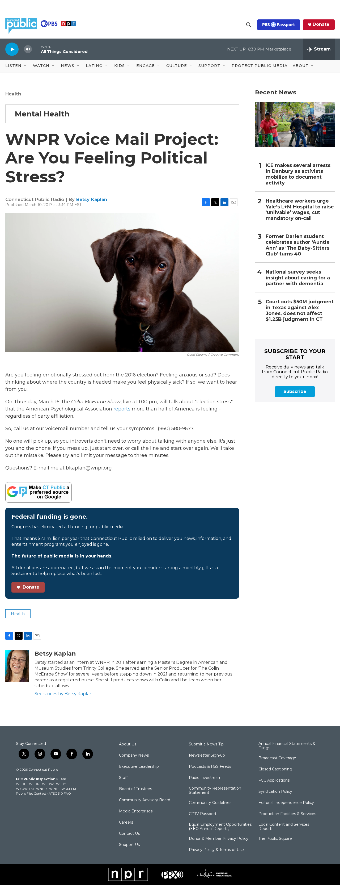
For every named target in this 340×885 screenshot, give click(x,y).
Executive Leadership (139, 767)
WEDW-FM (25, 789)
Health (13, 94)
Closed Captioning (275, 769)
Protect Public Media (259, 65)
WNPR (41, 789)
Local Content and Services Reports (283, 827)
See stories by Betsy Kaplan (63, 693)
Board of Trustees (135, 789)
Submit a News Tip (206, 744)
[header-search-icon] (249, 24)
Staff (123, 778)
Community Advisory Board (144, 800)
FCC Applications (274, 780)
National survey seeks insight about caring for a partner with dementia (298, 278)
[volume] (27, 49)
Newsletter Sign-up (207, 755)
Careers (126, 822)
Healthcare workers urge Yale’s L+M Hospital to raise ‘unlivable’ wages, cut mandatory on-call (300, 209)
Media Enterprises (135, 811)
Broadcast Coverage (277, 758)
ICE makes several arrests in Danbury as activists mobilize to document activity (298, 174)
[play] (12, 49)
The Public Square (275, 839)
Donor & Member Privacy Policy (218, 839)
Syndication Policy (275, 792)
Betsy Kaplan (91, 199)
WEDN (34, 784)
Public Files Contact (31, 793)
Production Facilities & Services (287, 814)
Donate (321, 24)
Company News (134, 755)
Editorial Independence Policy (286, 803)
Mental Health (42, 113)
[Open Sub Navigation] (25, 66)
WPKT (54, 789)
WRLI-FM (68, 789)
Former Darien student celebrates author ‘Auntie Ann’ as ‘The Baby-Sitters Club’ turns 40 (298, 245)
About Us (127, 744)
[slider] (36, 49)
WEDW (48, 784)
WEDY (61, 784)
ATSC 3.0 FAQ (60, 793)
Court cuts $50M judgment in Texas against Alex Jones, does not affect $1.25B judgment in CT (300, 310)
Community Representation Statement (215, 790)
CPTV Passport (202, 814)
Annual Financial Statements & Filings (286, 746)
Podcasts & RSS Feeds (210, 767)
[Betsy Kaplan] (17, 666)
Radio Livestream (205, 778)
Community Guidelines (210, 803)
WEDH (21, 784)
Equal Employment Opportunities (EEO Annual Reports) (220, 827)
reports (121, 409)
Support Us (129, 845)
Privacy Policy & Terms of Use (216, 850)
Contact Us (129, 834)
